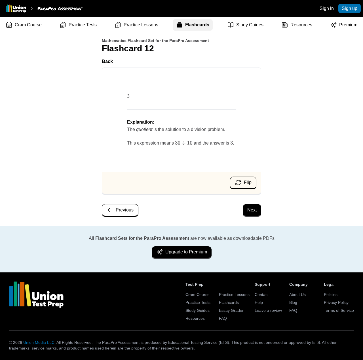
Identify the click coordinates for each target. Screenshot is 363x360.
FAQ (223, 318)
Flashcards (197, 24)
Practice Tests (83, 24)
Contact (262, 294)
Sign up (349, 8)
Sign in (327, 8)
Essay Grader (231, 310)
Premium (348, 24)
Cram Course (28, 24)
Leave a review (268, 310)
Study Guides (249, 24)
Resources (301, 24)
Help (259, 302)
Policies (330, 294)
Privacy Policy (336, 302)
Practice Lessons (141, 24)
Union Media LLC (38, 342)
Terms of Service (339, 310)
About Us (297, 294)
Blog (293, 302)
